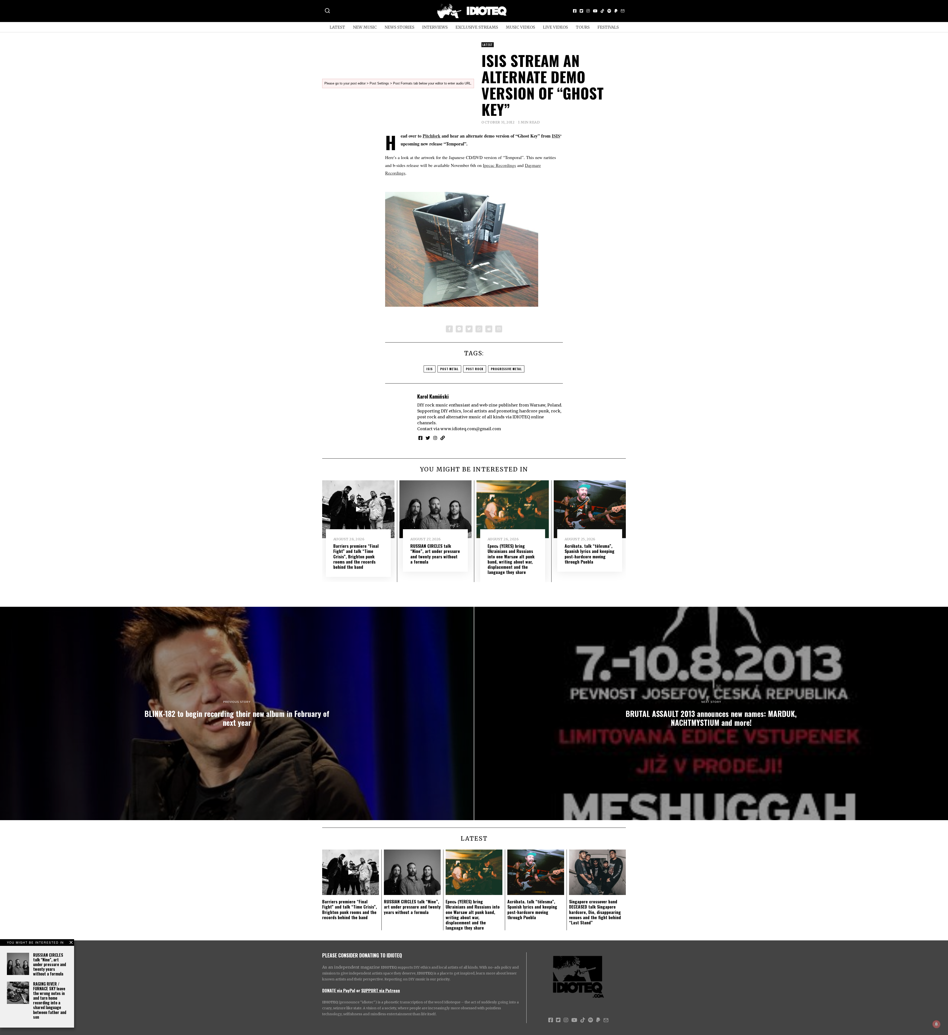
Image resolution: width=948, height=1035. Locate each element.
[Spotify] (609, 11)
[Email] (622, 11)
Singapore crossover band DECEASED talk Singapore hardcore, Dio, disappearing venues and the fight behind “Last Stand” (595, 911)
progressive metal (506, 369)
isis (429, 369)
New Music (365, 27)
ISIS (556, 136)
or (358, 990)
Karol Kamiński (433, 396)
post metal (449, 369)
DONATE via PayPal (338, 990)
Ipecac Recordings (499, 165)
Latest (337, 27)
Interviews (435, 27)
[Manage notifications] (936, 1024)
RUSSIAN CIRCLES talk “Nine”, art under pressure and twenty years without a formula (49, 964)
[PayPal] (616, 11)
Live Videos (555, 27)
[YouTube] (595, 11)
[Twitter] (581, 11)
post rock (474, 369)
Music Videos (520, 27)
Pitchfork (431, 136)
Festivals (608, 27)
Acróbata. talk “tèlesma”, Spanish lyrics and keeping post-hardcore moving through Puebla (589, 554)
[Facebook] (575, 11)
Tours (583, 27)
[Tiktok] (602, 11)
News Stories (399, 27)
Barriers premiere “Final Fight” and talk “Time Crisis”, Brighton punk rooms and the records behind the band (356, 556)
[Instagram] (588, 11)
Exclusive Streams (476, 27)
